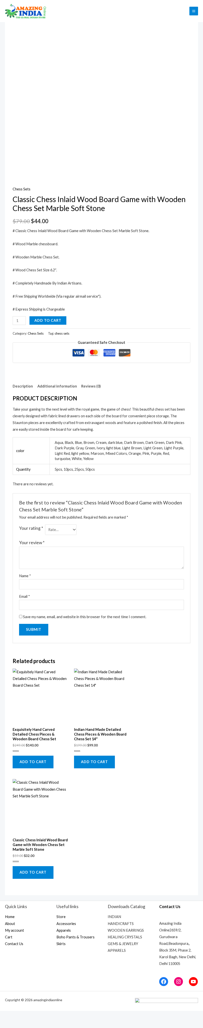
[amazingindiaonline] (26, 11)
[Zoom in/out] (51, 1016)
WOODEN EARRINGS (126, 930)
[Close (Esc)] (7, 1016)
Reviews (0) (91, 386)
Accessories (66, 924)
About (10, 924)
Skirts (61, 944)
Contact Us (14, 944)
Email (24, 596)
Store (61, 917)
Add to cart (47, 320)
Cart (8, 937)
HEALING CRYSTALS (125, 937)
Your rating (31, 528)
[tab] (23, 386)
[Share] (21, 1016)
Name (25, 576)
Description (23, 386)
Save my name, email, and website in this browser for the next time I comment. (84, 617)
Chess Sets (21, 189)
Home (10, 917)
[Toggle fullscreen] (36, 1016)
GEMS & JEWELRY (123, 944)
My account (14, 930)
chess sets (62, 333)
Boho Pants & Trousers (75, 937)
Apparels (63, 930)
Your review (32, 542)
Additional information (57, 386)
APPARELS (117, 950)
